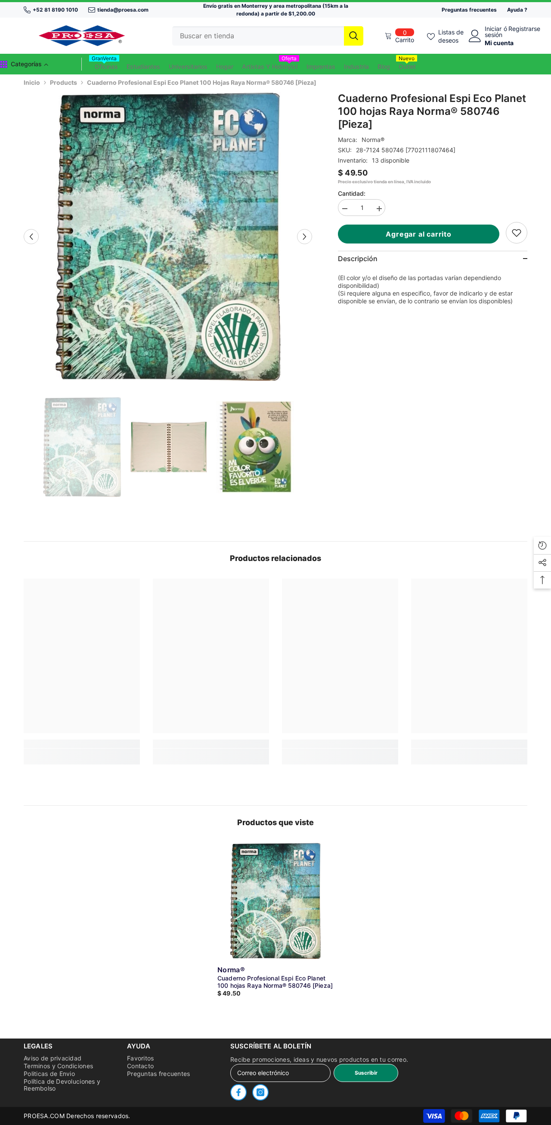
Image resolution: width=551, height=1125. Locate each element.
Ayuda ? (517, 9)
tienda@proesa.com (123, 9)
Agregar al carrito (420, 234)
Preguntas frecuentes (469, 9)
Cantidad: (351, 193)
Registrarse (524, 29)
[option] (168, 236)
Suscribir (366, 1073)
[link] (516, 232)
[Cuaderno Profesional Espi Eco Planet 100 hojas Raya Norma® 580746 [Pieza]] (275, 901)
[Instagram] (260, 1092)
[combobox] (258, 36)
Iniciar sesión (493, 32)
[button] (31, 236)
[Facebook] (238, 1092)
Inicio (32, 82)
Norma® (373, 139)
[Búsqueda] (267, 36)
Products (63, 82)
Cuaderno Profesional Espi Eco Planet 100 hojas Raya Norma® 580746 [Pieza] (275, 981)
